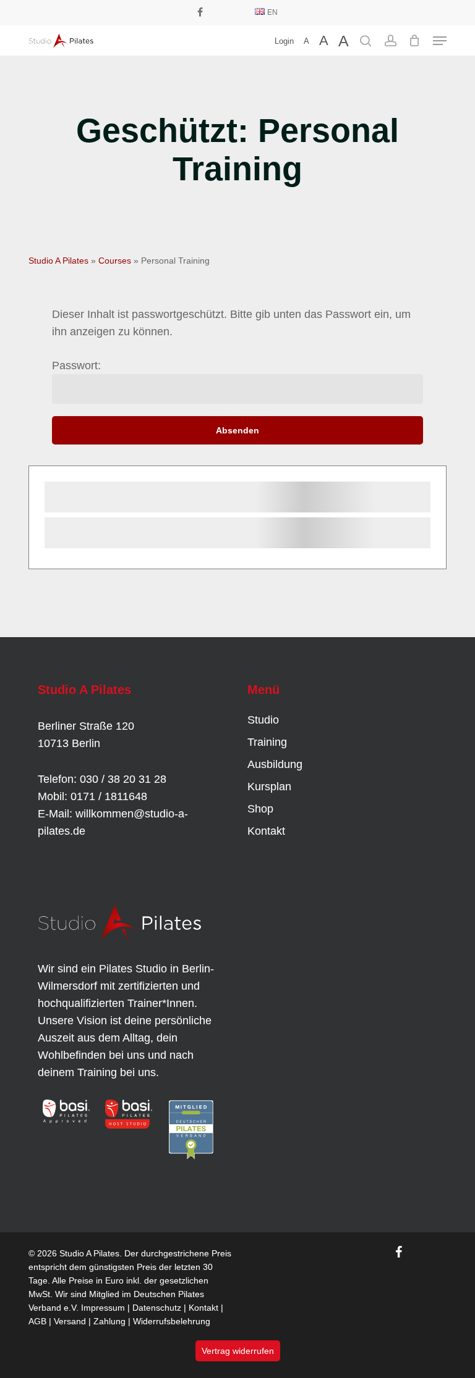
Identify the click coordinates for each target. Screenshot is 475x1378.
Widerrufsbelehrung (171, 1321)
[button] (440, 41)
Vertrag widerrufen (238, 1351)
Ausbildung (274, 764)
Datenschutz (156, 1308)
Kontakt (266, 831)
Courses (114, 260)
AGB (37, 1321)
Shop (260, 809)
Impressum (103, 1308)
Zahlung (109, 1321)
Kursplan (269, 786)
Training (267, 742)
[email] (238, 12)
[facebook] (200, 12)
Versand (70, 1321)
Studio (263, 720)
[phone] (219, 12)
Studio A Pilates (58, 260)
